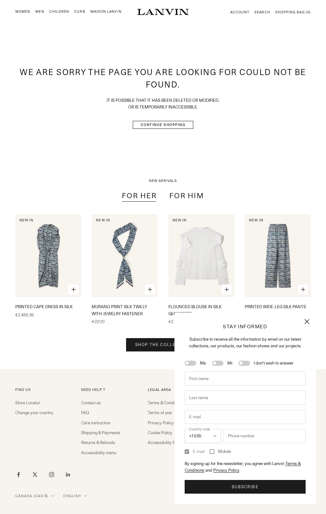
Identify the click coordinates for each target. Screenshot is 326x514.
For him (186, 195)
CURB (79, 12)
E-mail (199, 451)
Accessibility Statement (169, 442)
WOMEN (22, 12)
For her (139, 195)
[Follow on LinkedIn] (68, 474)
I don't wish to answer (274, 362)
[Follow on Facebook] (18, 474)
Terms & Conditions (166, 402)
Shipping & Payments (100, 432)
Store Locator (27, 402)
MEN (39, 12)
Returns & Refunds (98, 442)
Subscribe (245, 486)
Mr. (230, 362)
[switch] (190, 363)
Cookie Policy (160, 432)
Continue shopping (163, 124)
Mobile (224, 451)
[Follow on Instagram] (51, 474)
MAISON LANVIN (106, 12)
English (72, 496)
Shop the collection (163, 344)
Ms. (203, 362)
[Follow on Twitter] (35, 474)
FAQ (85, 412)
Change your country (34, 412)
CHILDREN (59, 12)
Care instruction (95, 422)
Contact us (91, 402)
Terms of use (160, 412)
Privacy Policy (226, 470)
